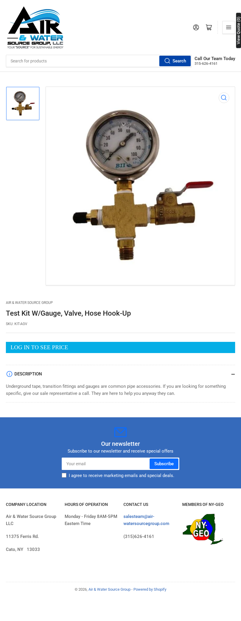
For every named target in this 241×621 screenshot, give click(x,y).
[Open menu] (228, 27)
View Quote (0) (238, 30)
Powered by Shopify (149, 589)
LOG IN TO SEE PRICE (39, 347)
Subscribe (164, 463)
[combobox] (99, 61)
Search (179, 61)
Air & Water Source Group (29, 303)
